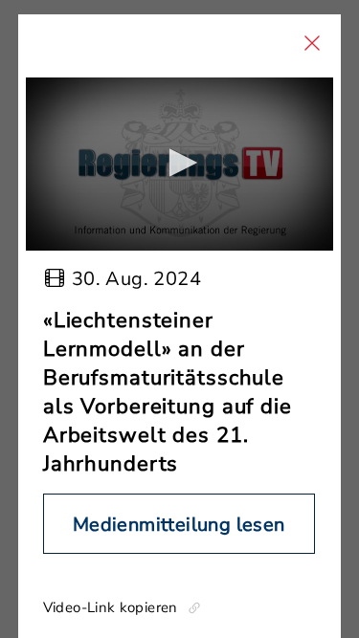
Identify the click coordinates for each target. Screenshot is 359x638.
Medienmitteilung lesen (179, 525)
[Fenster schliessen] (312, 43)
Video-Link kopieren (110, 607)
